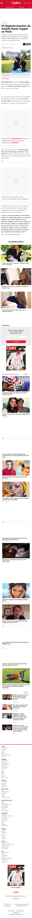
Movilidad (4, 856)
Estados (3, 835)
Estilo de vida (4, 777)
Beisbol (3, 803)
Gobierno (3, 830)
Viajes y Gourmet (5, 755)
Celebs (3, 776)
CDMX (2, 834)
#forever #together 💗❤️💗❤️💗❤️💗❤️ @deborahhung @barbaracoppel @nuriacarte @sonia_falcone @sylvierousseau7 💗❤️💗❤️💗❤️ (15, 140)
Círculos (4, 22)
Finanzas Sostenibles (6, 858)
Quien (13, 899)
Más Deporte (4, 807)
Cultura (3, 756)
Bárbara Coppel (15, 234)
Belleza (3, 753)
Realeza (21, 7)
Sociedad (3, 838)
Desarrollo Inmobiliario (7, 844)
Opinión (3, 784)
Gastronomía (4, 760)
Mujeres (3, 780)
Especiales (4, 786)
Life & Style (4, 789)
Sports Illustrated (6, 800)
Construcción (5, 842)
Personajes (4, 764)
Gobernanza (4, 855)
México (3, 831)
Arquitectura (4, 846)
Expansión (4, 813)
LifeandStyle (4, 825)
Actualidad (4, 781)
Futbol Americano (6, 804)
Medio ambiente (5, 852)
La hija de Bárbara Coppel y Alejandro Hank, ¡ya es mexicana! (15, 263)
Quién (3, 746)
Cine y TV (3, 794)
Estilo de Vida (4, 767)
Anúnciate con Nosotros (16, 914)
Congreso (4, 832)
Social (3, 854)
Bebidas (3, 762)
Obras (3, 821)
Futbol (3, 801)
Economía (3, 817)
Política (3, 828)
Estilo (3, 790)
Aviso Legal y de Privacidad (16, 911)
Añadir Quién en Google (8, 47)
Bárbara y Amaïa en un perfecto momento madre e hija (15, 287)
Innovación (4, 859)
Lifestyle (3, 808)
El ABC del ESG (5, 861)
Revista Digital (5, 810)
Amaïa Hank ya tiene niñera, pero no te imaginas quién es (14, 310)
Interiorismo (4, 848)
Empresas (3, 814)
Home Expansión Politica (7, 815)
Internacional (5, 818)
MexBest (4, 759)
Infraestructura (5, 845)
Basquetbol (4, 806)
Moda (2, 752)
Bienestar (3, 766)
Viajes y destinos (5, 763)
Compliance (16, 912)
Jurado (3, 769)
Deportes (3, 793)
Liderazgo (4, 783)
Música (3, 796)
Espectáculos (10, 7)
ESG (2, 851)
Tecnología (4, 820)
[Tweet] (24, 44)
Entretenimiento (5, 791)
